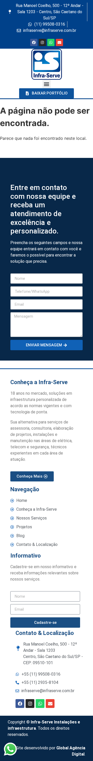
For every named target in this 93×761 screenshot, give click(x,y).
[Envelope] (59, 42)
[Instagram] (42, 42)
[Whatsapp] (51, 42)
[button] (46, 84)
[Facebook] (33, 42)
